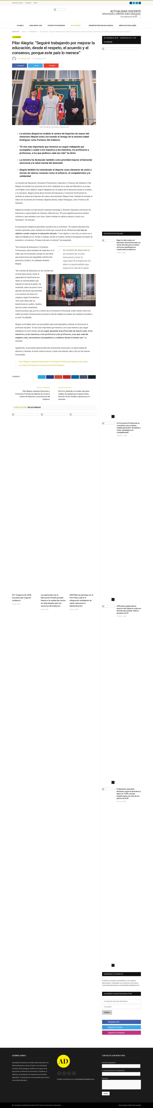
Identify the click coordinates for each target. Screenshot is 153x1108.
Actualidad (76, 25)
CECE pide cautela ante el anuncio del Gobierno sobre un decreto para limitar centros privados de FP (129, 609)
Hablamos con (35, 25)
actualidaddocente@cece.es (84, 1079)
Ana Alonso (25, 59)
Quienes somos (17, 3)
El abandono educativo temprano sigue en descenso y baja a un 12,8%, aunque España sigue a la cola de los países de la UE (129, 793)
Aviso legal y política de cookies (130, 1105)
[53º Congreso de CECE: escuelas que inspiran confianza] (25, 502)
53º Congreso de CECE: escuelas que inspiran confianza (22, 598)
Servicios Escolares (127, 25)
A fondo (20, 25)
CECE (35, 3)
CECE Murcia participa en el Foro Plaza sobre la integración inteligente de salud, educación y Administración (81, 600)
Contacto (28, 3)
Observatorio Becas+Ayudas (101, 25)
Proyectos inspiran (56, 25)
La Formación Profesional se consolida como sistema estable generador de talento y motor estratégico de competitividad (129, 427)
